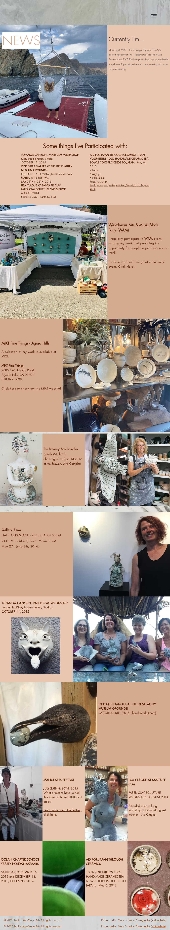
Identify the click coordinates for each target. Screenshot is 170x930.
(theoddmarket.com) (61, 174)
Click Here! (126, 266)
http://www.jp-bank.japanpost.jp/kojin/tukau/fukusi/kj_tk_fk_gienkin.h (119, 185)
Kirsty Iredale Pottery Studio (36, 158)
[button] (154, 15)
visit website (159, 920)
